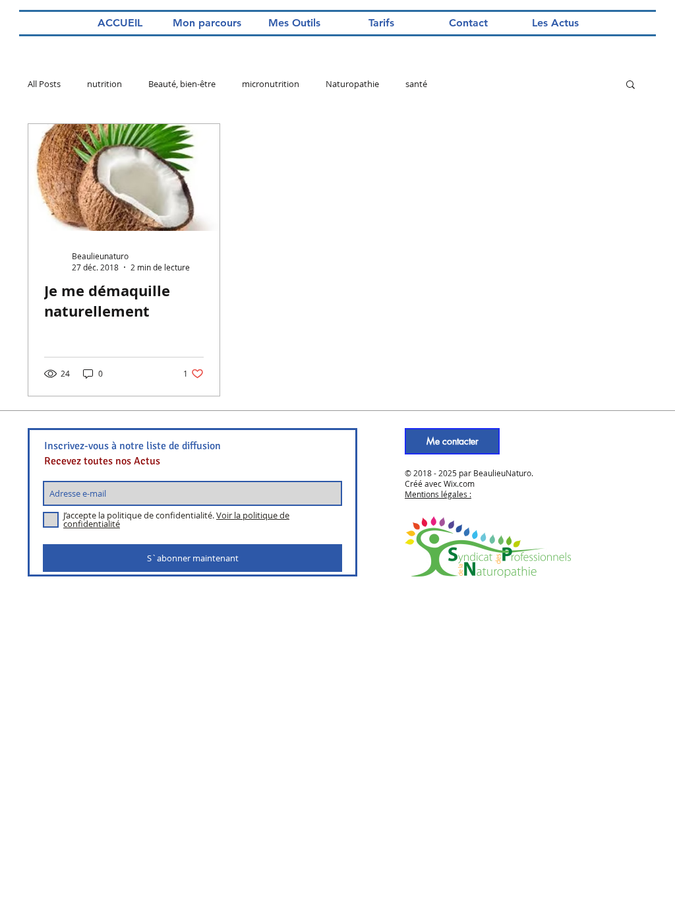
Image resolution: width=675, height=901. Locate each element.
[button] (630, 85)
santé (416, 84)
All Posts (44, 84)
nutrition (104, 84)
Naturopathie (352, 84)
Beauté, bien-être (182, 84)
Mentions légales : (438, 494)
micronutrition (270, 84)
